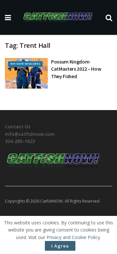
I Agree (60, 246)
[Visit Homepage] (58, 17)
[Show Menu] (8, 17)
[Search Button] (109, 17)
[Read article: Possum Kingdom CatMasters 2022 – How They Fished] (26, 73)
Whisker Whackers (25, 63)
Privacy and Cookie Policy (73, 237)
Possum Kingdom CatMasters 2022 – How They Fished (76, 68)
